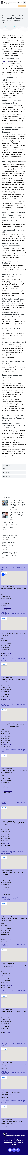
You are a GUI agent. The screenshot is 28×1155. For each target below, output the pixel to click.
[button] (24, 2)
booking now (5, 456)
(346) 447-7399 (8, 1032)
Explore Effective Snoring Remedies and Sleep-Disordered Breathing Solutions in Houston (9, 526)
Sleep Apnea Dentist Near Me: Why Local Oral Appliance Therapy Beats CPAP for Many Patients (17, 504)
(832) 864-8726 (8, 985)
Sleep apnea (5, 61)
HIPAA (14, 1144)
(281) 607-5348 (7, 699)
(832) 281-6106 (7, 893)
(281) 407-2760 (7, 939)
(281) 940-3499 (8, 744)
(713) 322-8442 (7, 608)
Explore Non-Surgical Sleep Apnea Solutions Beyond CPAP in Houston (9, 544)
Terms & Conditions (18, 1142)
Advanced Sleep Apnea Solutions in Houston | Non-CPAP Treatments (10, 553)
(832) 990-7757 (8, 791)
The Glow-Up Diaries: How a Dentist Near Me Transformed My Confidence (17, 515)
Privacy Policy (8, 1142)
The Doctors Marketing (17, 1140)
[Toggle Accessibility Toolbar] (3, 574)
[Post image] (5, 503)
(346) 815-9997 (7, 653)
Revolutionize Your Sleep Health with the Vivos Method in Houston (10, 535)
